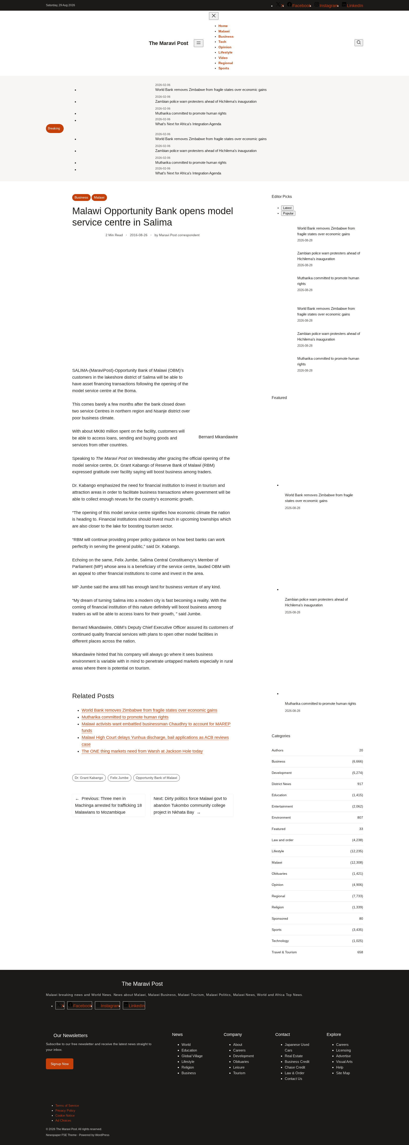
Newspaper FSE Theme (61, 1135)
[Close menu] (213, 16)
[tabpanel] (317, 259)
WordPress (102, 1135)
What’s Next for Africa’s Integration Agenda (188, 124)
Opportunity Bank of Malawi (156, 778)
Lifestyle (278, 851)
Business (81, 197)
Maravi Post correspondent (179, 235)
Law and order (282, 840)
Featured (278, 829)
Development (282, 773)
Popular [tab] (288, 213)
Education (279, 795)
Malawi (99, 197)
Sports (276, 930)
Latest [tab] (287, 208)
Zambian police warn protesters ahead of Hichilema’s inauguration (206, 101)
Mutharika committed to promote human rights (191, 113)
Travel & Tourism (284, 952)
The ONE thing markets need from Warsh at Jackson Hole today (142, 751)
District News (281, 784)
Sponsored (280, 918)
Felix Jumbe (119, 778)
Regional (278, 896)
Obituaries (279, 873)
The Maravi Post (168, 43)
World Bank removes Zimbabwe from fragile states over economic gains (211, 90)
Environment (281, 817)
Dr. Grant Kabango (89, 778)
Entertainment (282, 806)
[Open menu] (198, 43)
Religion (278, 907)
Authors (277, 750)
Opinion (277, 885)
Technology (280, 941)
